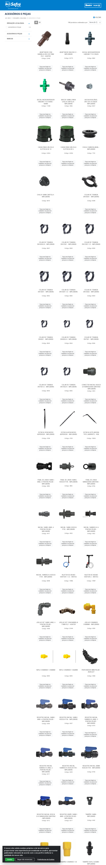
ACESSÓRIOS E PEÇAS (14, 34)
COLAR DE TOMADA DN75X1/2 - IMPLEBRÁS (46, 386)
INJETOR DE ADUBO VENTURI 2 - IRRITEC (91, 576)
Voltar (98, 17)
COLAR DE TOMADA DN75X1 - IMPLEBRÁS (91, 338)
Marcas (10, 39)
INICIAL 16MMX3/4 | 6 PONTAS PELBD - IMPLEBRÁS (91, 529)
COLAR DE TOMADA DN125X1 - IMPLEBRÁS (68, 243)
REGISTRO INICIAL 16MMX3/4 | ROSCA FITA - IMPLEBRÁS (68, 768)
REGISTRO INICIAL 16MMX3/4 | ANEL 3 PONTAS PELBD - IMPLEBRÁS (91, 720)
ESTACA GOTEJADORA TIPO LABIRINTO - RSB (91, 433)
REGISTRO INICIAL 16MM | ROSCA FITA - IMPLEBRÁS (69, 718)
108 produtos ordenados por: (78, 22)
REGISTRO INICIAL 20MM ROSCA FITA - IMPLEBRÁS (91, 767)
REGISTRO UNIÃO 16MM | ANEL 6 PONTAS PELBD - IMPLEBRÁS (68, 816)
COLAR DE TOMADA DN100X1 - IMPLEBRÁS (91, 196)
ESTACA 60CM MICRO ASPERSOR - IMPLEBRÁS (68, 433)
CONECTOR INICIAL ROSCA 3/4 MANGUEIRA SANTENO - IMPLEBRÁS (91, 387)
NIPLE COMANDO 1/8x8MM (68, 670)
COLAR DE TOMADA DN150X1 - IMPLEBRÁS (46, 291)
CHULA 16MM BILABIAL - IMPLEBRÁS (91, 148)
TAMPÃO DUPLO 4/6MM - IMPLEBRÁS (91, 863)
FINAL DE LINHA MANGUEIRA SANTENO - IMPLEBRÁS (91, 482)
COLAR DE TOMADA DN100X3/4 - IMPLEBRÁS (45, 243)
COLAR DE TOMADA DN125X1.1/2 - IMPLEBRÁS (91, 243)
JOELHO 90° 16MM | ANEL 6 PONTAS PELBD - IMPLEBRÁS (45, 624)
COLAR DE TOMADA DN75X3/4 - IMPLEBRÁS (68, 386)
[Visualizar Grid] (36, 22)
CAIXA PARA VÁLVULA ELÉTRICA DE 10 (46, 148)
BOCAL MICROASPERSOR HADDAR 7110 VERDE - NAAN (46, 102)
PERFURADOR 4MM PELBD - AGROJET (91, 671)
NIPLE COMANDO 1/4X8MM (45, 670)
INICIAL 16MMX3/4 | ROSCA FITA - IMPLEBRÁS (45, 576)
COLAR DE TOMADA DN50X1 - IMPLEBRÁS (45, 338)
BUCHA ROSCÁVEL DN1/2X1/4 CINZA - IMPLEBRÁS (91, 102)
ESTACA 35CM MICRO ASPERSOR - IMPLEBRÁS (45, 433)
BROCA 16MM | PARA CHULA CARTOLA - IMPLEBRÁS (68, 102)
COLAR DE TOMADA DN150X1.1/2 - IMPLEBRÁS (68, 291)
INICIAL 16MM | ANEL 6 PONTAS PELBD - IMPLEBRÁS (46, 529)
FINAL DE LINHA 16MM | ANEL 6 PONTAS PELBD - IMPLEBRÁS (45, 482)
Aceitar (9, 859)
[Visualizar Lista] (40, 22)
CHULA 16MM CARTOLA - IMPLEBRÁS (46, 196)
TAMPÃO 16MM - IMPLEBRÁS (91, 815)
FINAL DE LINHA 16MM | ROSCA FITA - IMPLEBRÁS (69, 481)
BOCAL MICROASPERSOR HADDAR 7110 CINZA (91, 53)
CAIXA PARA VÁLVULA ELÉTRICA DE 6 (68, 148)
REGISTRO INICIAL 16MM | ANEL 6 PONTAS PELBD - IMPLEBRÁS (46, 719)
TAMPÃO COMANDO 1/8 (68, 862)
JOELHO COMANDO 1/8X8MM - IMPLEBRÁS (91, 623)
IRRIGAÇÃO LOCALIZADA (15, 23)
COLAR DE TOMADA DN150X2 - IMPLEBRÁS (91, 291)
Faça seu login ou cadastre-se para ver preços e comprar (45, 68)
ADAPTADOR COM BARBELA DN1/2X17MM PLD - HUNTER (46, 54)
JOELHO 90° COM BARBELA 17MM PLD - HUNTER (68, 623)
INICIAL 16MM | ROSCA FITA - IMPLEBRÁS (68, 528)
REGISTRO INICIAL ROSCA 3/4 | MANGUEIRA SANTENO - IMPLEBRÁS (45, 816)
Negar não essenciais (24, 859)
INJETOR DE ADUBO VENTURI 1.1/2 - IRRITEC (68, 576)
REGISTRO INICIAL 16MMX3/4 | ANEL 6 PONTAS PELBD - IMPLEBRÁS (46, 769)
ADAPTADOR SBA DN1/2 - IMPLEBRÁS (68, 53)
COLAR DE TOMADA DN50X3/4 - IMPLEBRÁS (68, 338)
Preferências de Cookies (45, 859)
